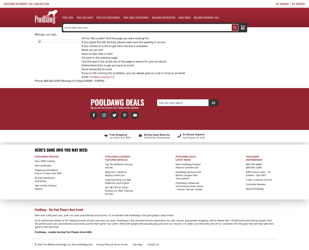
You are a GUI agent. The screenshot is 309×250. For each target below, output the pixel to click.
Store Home (89, 69)
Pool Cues (67, 17)
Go (213, 102)
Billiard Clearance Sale (206, 17)
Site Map (137, 244)
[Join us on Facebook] (94, 115)
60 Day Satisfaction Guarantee (45, 179)
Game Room (184, 17)
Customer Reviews (256, 184)
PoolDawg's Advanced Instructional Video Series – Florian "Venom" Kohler (189, 186)
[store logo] (46, 17)
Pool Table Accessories (136, 17)
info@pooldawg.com (102, 77)
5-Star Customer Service (259, 179)
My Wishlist (298, 4)
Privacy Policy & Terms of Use (112, 244)
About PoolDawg (255, 188)
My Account (282, 4)
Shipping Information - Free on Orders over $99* (48, 172)
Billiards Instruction (163, 17)
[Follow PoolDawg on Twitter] (114, 115)
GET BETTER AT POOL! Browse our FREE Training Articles (119, 190)
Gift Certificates (43, 165)
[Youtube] (135, 115)
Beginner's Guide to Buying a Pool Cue (116, 173)
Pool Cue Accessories (108, 17)
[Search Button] (235, 27)
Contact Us (153, 244)
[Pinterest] (125, 115)
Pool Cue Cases (85, 17)
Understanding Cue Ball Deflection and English (118, 181)
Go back (87, 57)
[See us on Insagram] (104, 115)
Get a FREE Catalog (45, 161)
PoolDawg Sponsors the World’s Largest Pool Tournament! (188, 175)
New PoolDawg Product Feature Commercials (188, 166)
